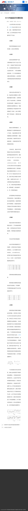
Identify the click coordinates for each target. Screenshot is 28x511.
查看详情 (13, 13)
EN (23, 1)
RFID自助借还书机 (11, 436)
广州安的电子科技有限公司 (11, 509)
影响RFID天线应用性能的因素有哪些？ (12, 424)
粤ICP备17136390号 (22, 509)
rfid (2, 436)
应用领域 (3, 475)
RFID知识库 (6, 13)
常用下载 (20, 475)
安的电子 (11, 21)
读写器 (10, 195)
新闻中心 (9, 475)
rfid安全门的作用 (7, 427)
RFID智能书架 (18, 436)
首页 (1, 13)
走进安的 (14, 475)
